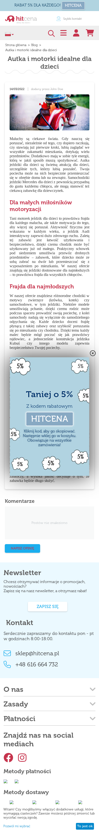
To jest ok (85, 826)
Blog (34, 45)
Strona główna (15, 45)
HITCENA (73, 5)
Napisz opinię (22, 548)
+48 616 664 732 (36, 664)
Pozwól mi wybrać (16, 826)
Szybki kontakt (72, 18)
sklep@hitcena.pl (37, 653)
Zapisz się (47, 606)
